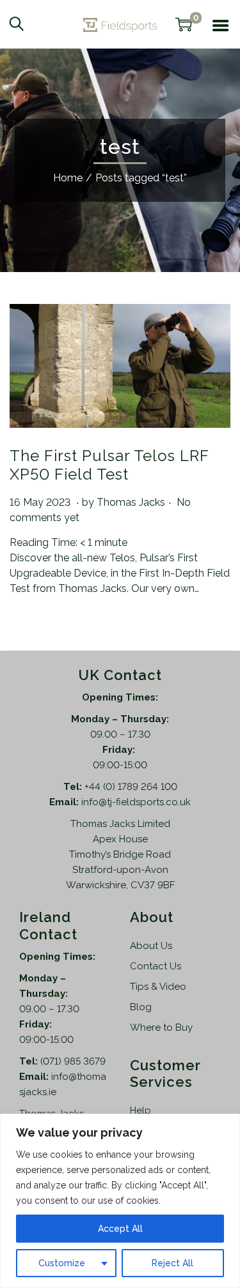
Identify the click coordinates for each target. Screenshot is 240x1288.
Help (140, 1110)
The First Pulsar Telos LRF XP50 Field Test (109, 464)
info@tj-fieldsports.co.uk (136, 802)
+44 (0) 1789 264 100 (130, 786)
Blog (141, 1007)
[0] (183, 24)
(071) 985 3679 (73, 1061)
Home (68, 178)
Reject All (172, 1263)
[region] (120, 1201)
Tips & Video (158, 986)
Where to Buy (161, 1027)
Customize (61, 1263)
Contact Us (155, 966)
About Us (151, 945)
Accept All (120, 1229)
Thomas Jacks (131, 502)
